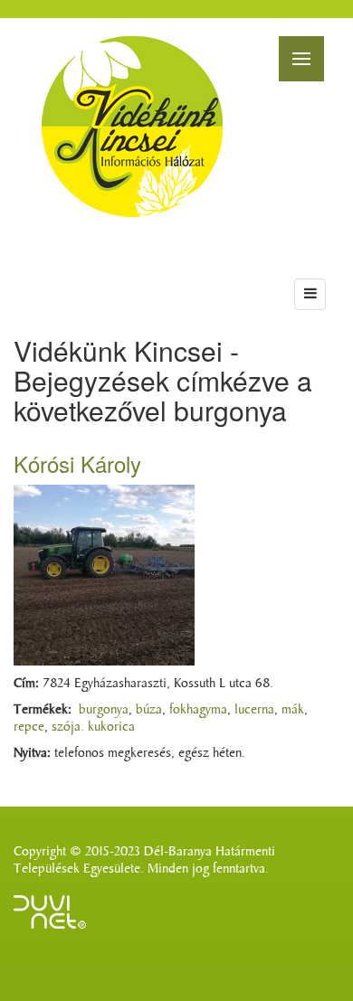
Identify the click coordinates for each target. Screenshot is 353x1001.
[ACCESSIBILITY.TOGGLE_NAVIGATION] (310, 294)
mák (292, 709)
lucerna (254, 709)
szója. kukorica (93, 726)
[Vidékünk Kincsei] (132, 126)
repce (29, 726)
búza (149, 709)
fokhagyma (198, 709)
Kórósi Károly (77, 463)
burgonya (104, 709)
